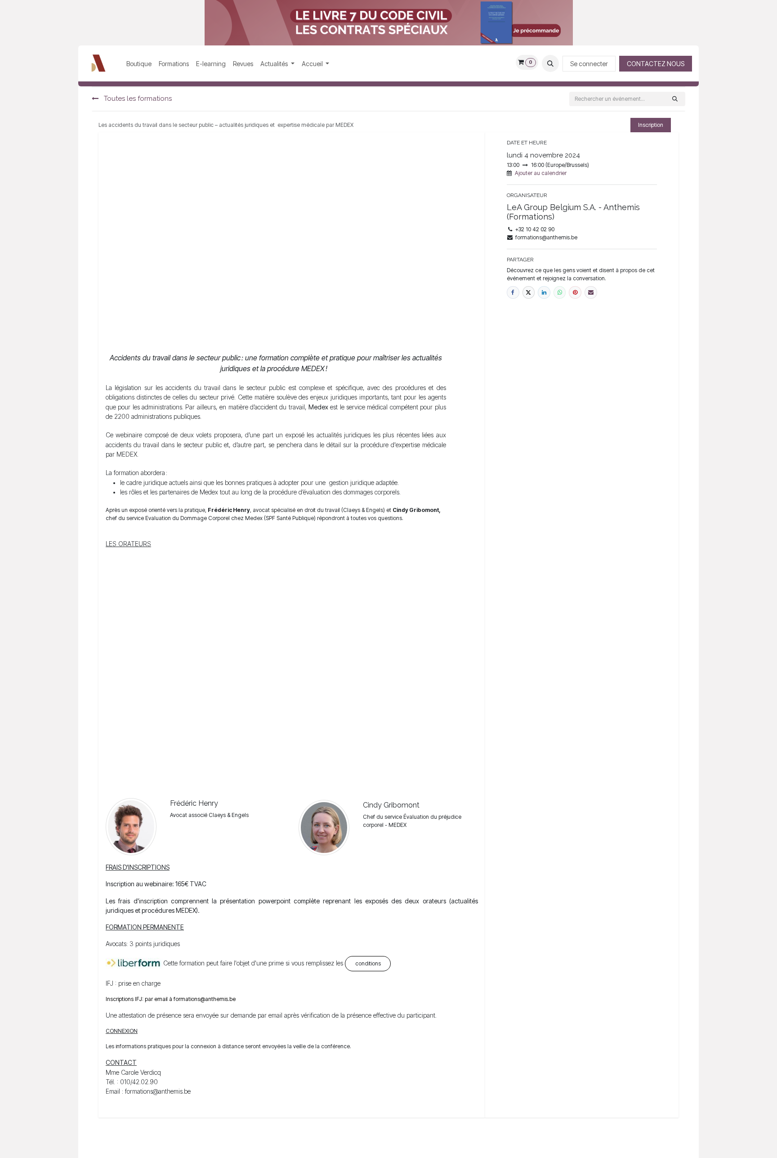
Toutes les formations (137, 98)
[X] (528, 292)
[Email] (591, 292)
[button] (550, 63)
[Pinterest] (575, 292)
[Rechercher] (675, 99)
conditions (368, 963)
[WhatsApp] (560, 292)
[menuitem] (139, 63)
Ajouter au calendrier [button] (541, 173)
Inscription (650, 124)
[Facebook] (513, 292)
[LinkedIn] (544, 292)
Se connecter (589, 63)
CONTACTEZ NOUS (655, 63)
